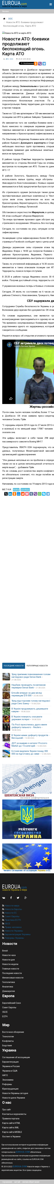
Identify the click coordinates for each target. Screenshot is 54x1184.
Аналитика (7, 986)
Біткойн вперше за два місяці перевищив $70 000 (27, 694)
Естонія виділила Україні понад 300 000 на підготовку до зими (30, 752)
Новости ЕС (10, 912)
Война (16, 489)
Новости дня (8, 959)
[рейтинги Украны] (27, 819)
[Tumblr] (31, 494)
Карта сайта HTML (11, 1123)
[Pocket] (27, 494)
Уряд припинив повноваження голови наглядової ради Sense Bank (31, 675)
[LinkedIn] (10, 494)
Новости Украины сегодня (15, 1093)
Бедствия (7, 1045)
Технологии (8, 1036)
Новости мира (11, 905)
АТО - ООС (9, 59)
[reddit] (23, 494)
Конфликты (8, 1041)
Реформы (7, 1084)
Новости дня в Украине (13, 1098)
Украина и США (9, 1071)
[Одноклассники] (36, 63)
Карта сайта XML (10, 1127)
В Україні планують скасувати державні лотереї (27, 718)
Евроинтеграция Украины (17, 934)
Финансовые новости (12, 977)
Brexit (5, 951)
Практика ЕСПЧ (12, 920)
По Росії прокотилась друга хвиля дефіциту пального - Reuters (29, 726)
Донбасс (25, 489)
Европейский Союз (11, 1003)
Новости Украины (13, 930)
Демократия (8, 991)
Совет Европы (11, 916)
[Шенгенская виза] (27, 781)
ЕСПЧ (5, 1016)
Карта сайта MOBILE (12, 1132)
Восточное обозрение (13, 1032)
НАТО (5, 1075)
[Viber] (40, 63)
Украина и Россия (11, 1066)
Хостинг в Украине (11, 1136)
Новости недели (10, 964)
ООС (10, 18)
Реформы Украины (14, 938)
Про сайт (6, 1109)
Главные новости (10, 968)
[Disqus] (27, 533)
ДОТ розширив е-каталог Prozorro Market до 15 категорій (29, 744)
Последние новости (12, 973)
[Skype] (44, 494)
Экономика (7, 1080)
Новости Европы (13, 909)
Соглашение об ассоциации (16, 1057)
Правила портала (10, 1118)
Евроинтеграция (10, 1062)
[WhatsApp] (39, 494)
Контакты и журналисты (14, 1114)
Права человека (12, 927)
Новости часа (9, 955)
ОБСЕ (7, 923)
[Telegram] (44, 63)
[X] (6, 494)
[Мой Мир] (18, 494)
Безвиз (5, 11)
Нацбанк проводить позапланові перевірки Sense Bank (29, 686)
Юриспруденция (10, 1089)
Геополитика (8, 982)
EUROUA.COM (23, 1152)
